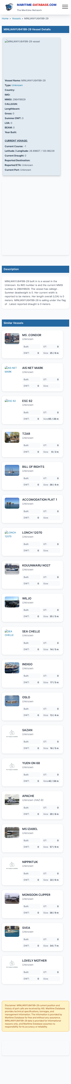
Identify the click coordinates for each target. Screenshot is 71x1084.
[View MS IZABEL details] (12, 832)
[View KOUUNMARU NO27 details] (12, 569)
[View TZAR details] (12, 437)
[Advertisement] (35, 1048)
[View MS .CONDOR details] (12, 338)
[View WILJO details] (12, 602)
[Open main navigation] (65, 7)
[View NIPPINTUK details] (12, 865)
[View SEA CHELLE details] (12, 635)
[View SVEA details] (12, 931)
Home (5, 18)
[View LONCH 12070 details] (12, 536)
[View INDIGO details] (12, 667)
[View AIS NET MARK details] (12, 371)
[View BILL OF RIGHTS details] (12, 470)
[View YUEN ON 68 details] (12, 766)
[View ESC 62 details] (12, 404)
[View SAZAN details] (12, 733)
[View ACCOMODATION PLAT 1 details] (12, 503)
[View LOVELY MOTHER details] (12, 964)
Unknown (17, 85)
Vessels (16, 18)
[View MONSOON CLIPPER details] (12, 898)
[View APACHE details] (12, 799)
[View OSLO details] (12, 700)
